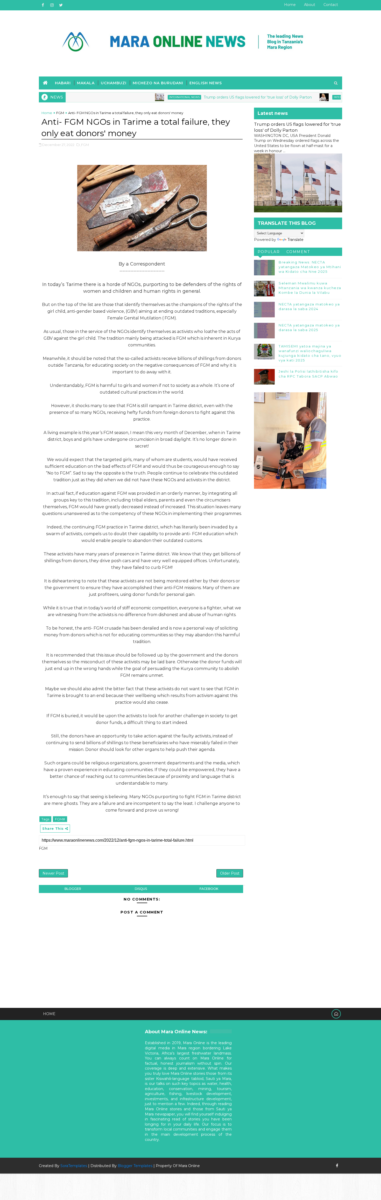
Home (290, 4)
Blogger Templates (135, 1165)
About (309, 4)
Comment (298, 251)
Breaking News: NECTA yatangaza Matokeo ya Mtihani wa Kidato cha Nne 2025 (310, 267)
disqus (141, 889)
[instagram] (52, 5)
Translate (295, 239)
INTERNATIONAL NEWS (154, 97)
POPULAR (269, 251)
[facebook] (43, 5)
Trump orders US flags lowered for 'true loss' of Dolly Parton (227, 97)
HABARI (63, 83)
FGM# (60, 819)
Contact (330, 4)
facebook (209, 889)
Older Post (229, 873)
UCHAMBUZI (113, 83)
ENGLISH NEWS (205, 83)
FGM (60, 113)
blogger (73, 889)
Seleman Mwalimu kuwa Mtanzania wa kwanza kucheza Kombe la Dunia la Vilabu (310, 288)
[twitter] (61, 5)
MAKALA (86, 83)
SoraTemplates (73, 1165)
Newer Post (53, 873)
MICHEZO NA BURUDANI (158, 83)
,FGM (84, 145)
